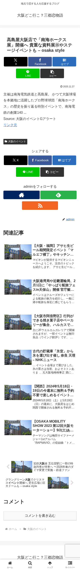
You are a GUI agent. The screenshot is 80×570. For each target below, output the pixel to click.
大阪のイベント (17, 141)
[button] (52, 73)
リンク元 (10, 125)
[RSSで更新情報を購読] (40, 205)
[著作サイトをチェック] (21, 195)
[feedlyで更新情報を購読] (58, 195)
